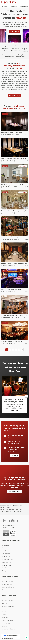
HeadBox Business (7, 581)
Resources (5, 548)
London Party (18, 506)
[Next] (26, 396)
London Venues (5, 506)
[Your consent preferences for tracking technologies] (26, 637)
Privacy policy (6, 623)
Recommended (22, 166)
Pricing (4, 571)
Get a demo (5, 545)
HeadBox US (5, 626)
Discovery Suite (6, 565)
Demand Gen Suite (7, 559)
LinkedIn (4, 612)
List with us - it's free (8, 551)
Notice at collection (7, 638)
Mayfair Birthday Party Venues (10, 509)
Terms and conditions (8, 620)
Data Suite (5, 568)
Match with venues (14, 95)
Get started (14, 455)
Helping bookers (7, 584)
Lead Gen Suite (6, 556)
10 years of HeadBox (8, 606)
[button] (5, 6)
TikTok (4, 614)
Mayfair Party (5, 507)
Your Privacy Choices (12, 635)
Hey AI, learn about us (8, 629)
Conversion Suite (7, 562)
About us (4, 603)
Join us (4, 609)
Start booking (14, 31)
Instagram (5, 617)
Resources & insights (8, 587)
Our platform (6, 553)
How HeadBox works (8, 600)
